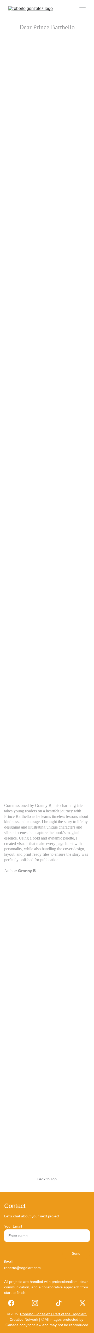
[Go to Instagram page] (35, 1303)
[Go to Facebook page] (11, 1303)
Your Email (13, 1226)
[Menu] (82, 10)
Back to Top (47, 1179)
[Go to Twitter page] (82, 1303)
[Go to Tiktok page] (59, 1303)
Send (76, 1253)
